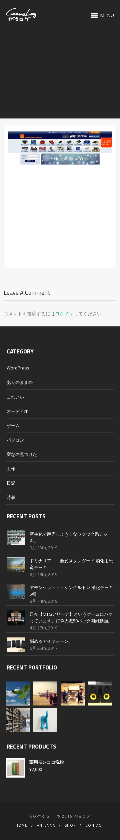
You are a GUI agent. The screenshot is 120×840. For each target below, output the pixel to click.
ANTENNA (46, 825)
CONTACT (94, 825)
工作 (11, 469)
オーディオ (17, 411)
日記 (11, 483)
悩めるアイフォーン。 (51, 641)
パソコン (15, 440)
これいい (15, 397)
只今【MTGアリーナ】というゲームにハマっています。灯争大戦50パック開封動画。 (71, 617)
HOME (21, 825)
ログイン (64, 313)
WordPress (18, 368)
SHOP (70, 825)
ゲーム (13, 426)
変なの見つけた (22, 454)
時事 (11, 497)
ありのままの (20, 382)
